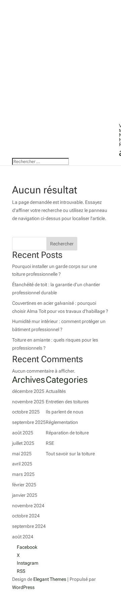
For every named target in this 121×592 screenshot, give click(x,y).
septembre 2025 (29, 422)
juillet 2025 (23, 443)
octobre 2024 (26, 515)
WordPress (23, 587)
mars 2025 (23, 474)
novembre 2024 (28, 505)
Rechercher (62, 243)
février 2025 (24, 484)
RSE (50, 443)
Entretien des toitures (67, 401)
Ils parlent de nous (64, 411)
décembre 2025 (28, 391)
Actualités (56, 391)
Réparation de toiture (67, 432)
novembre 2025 (28, 401)
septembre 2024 (29, 526)
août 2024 (22, 536)
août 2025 (22, 432)
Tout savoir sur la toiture (70, 453)
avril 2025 (22, 463)
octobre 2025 (26, 411)
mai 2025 (22, 453)
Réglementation (62, 422)
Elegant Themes (49, 579)
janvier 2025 (24, 495)
